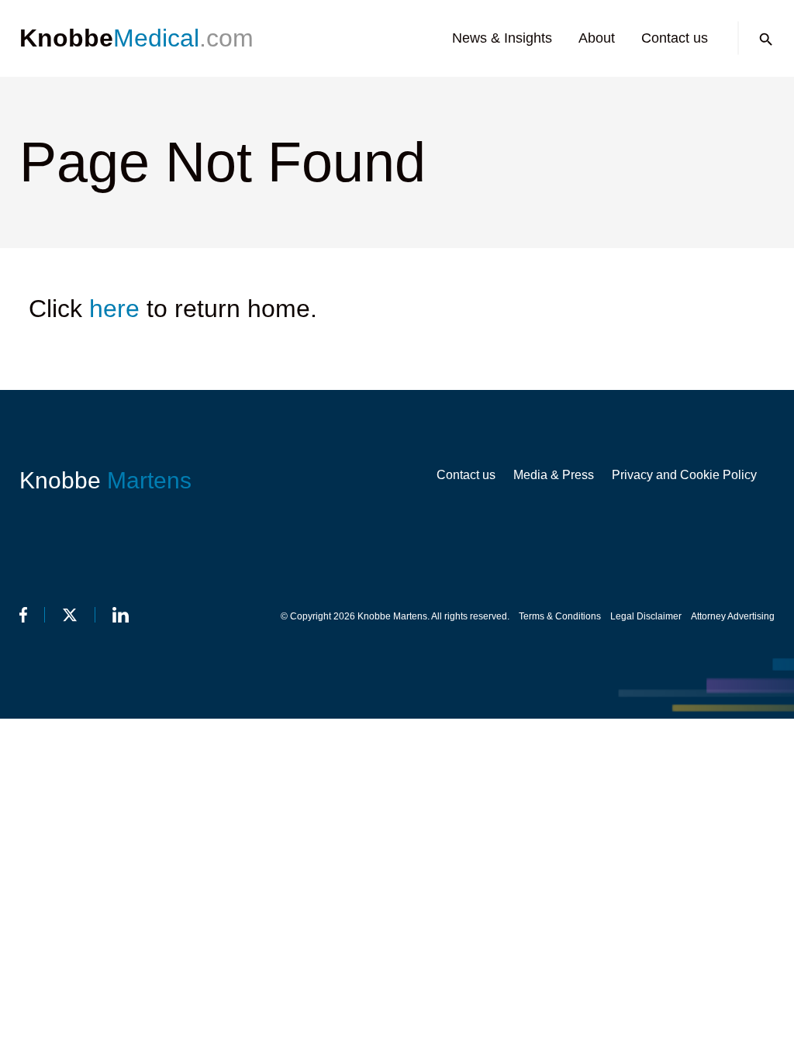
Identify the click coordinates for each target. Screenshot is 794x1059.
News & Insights (502, 38)
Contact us (674, 38)
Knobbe (105, 480)
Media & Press (553, 474)
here (114, 309)
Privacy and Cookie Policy (684, 474)
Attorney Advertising (733, 616)
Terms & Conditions (560, 616)
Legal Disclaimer (646, 616)
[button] (766, 39)
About (596, 38)
